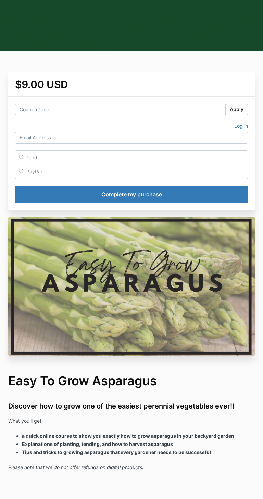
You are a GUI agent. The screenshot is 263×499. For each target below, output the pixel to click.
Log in (241, 126)
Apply (236, 109)
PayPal (33, 171)
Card (31, 157)
